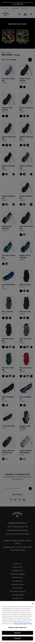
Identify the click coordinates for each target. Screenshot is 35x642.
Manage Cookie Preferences (17, 627)
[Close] (33, 604)
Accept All (17, 638)
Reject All (17, 633)
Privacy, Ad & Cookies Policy (23, 623)
